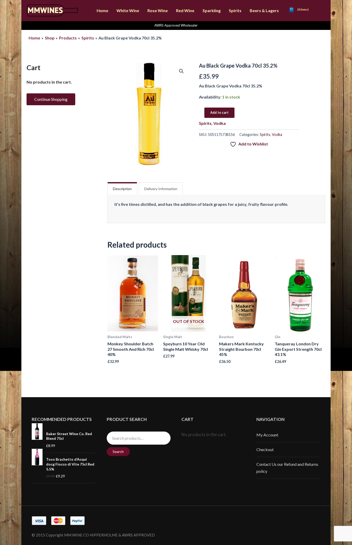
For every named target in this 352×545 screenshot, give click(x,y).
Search (118, 451)
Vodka (219, 123)
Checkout (265, 449)
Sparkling (212, 10)
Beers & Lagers (264, 10)
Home (102, 10)
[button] (181, 71)
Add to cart (219, 112)
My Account (267, 434)
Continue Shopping (51, 99)
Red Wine (185, 10)
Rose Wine (157, 10)
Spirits (235, 10)
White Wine (127, 10)
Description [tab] (122, 188)
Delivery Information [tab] (160, 188)
